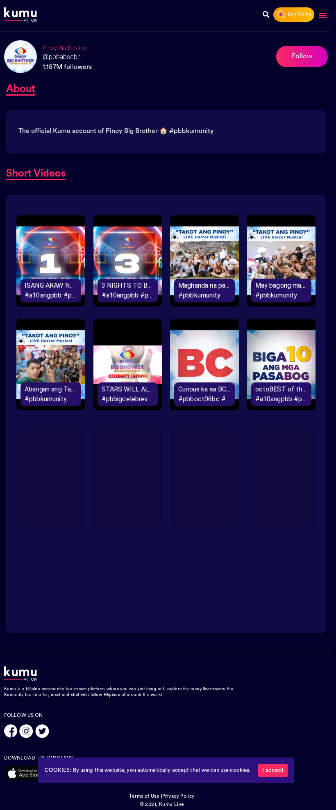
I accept (273, 770)
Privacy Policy (178, 796)
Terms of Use (144, 796)
